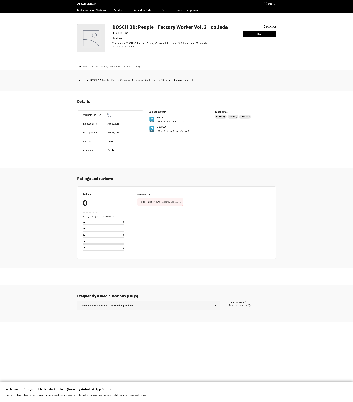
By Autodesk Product (143, 10)
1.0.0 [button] (110, 141)
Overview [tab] (82, 66)
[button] (148, 305)
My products (192, 10)
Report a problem (238, 305)
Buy (259, 33)
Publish (164, 10)
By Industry (119, 10)
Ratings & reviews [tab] (110, 66)
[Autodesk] (87, 4)
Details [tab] (94, 66)
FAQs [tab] (138, 66)
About (179, 10)
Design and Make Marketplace (93, 10)
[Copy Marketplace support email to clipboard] (249, 305)
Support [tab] (128, 66)
